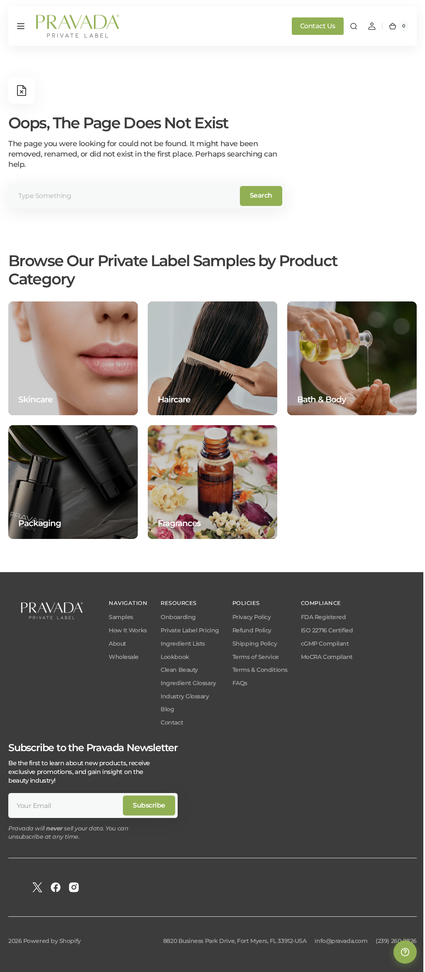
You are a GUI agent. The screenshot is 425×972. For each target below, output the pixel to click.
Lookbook (175, 657)
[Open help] (398, 952)
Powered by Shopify (52, 941)
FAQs (239, 683)
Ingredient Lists (183, 643)
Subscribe (149, 805)
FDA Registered (323, 617)
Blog (167, 709)
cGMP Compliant (325, 643)
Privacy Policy (251, 617)
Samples (121, 617)
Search (261, 195)
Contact (172, 722)
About (117, 643)
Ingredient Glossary (188, 683)
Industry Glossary (185, 696)
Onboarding (178, 617)
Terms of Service (255, 657)
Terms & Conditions (260, 669)
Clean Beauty (179, 669)
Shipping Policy (254, 643)
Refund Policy (251, 630)
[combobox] (146, 196)
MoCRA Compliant (327, 657)
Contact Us (312, 26)
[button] (21, 26)
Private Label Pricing (190, 630)
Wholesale (124, 657)
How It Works (128, 630)
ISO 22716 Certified (327, 630)
